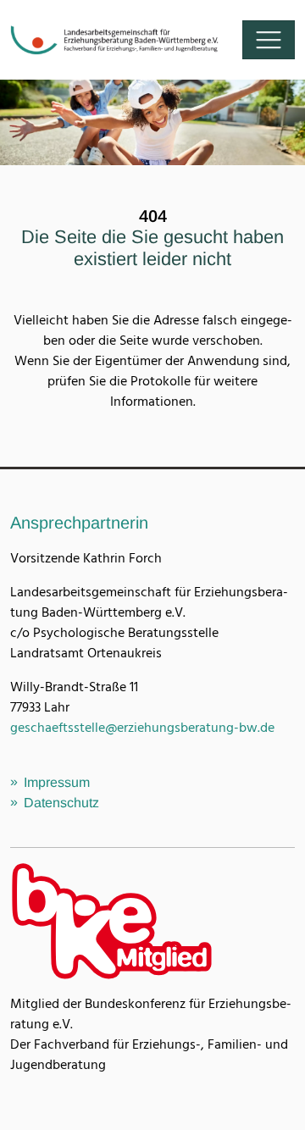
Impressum (57, 782)
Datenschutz (61, 802)
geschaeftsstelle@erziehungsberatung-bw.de (142, 728)
